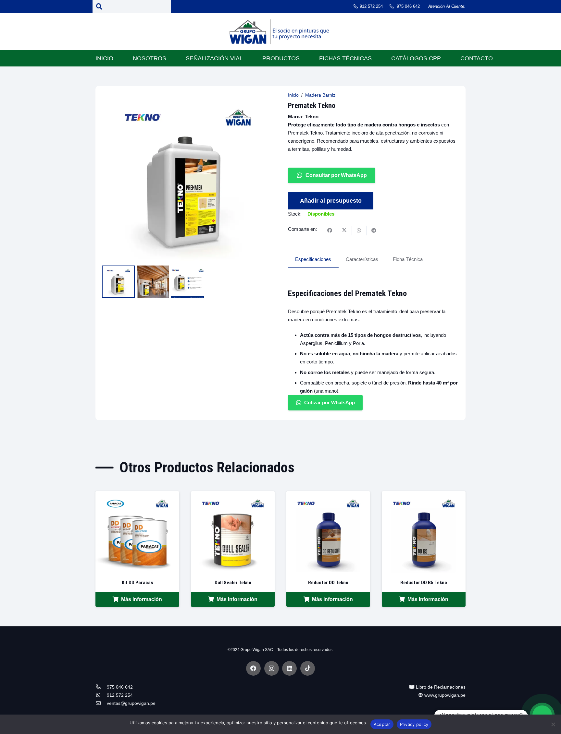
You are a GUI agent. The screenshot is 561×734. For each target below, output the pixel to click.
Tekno (311, 116)
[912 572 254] (101, 695)
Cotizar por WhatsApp (329, 402)
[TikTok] (307, 668)
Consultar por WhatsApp (336, 175)
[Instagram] (271, 668)
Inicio (293, 95)
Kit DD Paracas (137, 583)
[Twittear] (344, 230)
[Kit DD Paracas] (137, 495)
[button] (263, 102)
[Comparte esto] (330, 230)
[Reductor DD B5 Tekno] (424, 495)
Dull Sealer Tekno (233, 583)
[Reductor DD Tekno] (328, 495)
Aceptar (382, 724)
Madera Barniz (320, 95)
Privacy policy (414, 724)
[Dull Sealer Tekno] (233, 495)
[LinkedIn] (289, 668)
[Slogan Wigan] (280, 33)
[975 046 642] (101, 687)
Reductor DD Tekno (328, 583)
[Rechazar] (553, 724)
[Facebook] (253, 668)
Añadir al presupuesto (331, 200)
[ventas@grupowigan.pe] (101, 703)
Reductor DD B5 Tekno (423, 583)
